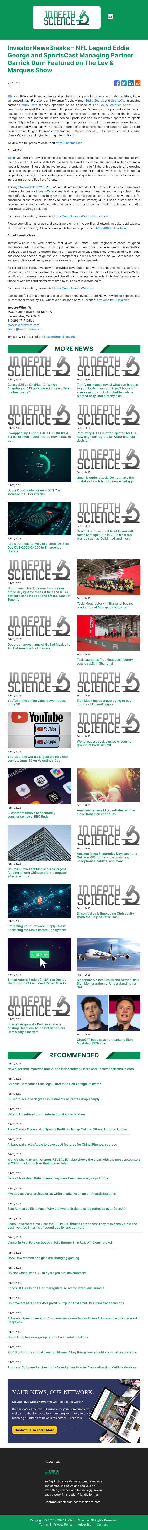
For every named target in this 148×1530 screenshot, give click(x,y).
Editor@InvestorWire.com (25, 329)
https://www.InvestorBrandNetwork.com (81, 216)
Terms (43, 1524)
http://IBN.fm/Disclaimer (112, 228)
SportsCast (118, 100)
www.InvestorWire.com (23, 325)
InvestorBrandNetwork (59, 337)
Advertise (84, 1524)
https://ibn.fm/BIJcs (69, 143)
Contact (102, 1524)
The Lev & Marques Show (111, 105)
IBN (10, 96)
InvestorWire (45, 191)
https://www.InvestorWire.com (74, 288)
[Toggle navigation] (110, 16)
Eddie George (95, 100)
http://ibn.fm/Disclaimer (113, 300)
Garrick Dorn (28, 105)
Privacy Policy (62, 1524)
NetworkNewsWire (32, 187)
